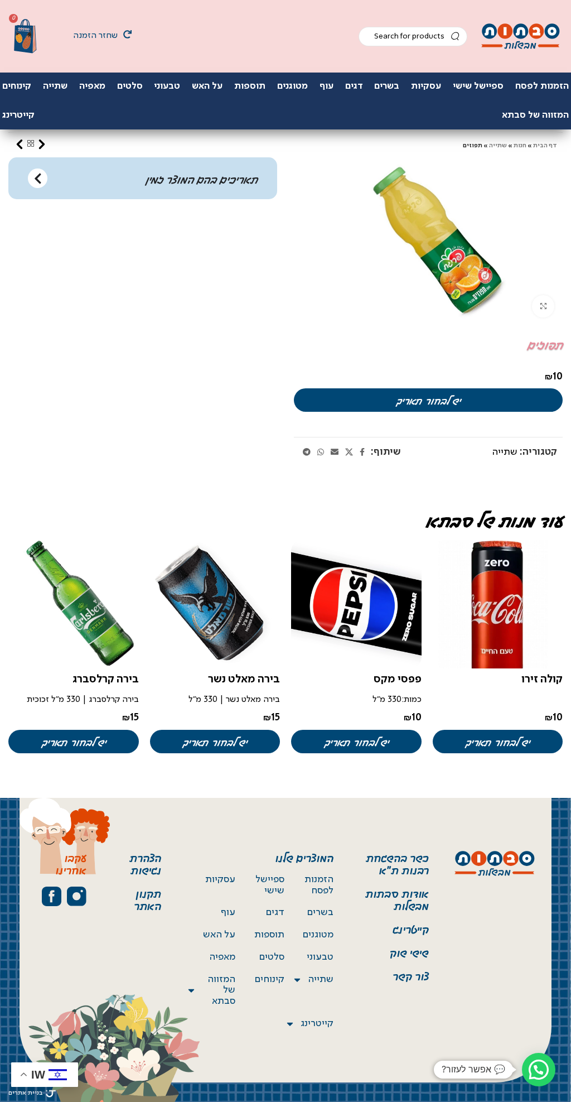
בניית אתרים (25, 1093)
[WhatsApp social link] (320, 452)
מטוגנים (318, 935)
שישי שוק (409, 952)
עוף (228, 912)
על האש (219, 935)
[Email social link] (334, 452)
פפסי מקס (398, 679)
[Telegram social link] (306, 452)
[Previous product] (41, 144)
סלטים (271, 957)
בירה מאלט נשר (244, 679)
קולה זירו (542, 679)
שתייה (498, 146)
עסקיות (220, 879)
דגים (275, 912)
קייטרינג (411, 928)
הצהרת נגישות (145, 863)
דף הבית (545, 146)
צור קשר (411, 975)
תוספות (269, 935)
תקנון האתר (147, 899)
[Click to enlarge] (543, 306)
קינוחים (269, 979)
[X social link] (349, 452)
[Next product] (19, 144)
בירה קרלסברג (105, 679)
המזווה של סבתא (221, 990)
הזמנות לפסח (318, 885)
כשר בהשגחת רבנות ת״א (397, 863)
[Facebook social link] (362, 452)
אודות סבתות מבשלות (397, 899)
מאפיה (222, 957)
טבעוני (320, 957)
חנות (520, 146)
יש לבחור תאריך (428, 399)
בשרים (320, 912)
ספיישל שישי (269, 885)
